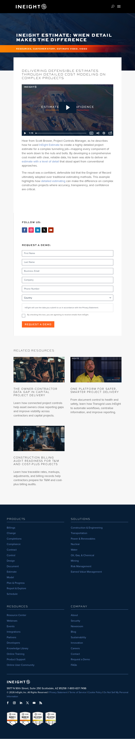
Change (11, 533)
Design (11, 561)
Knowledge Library (17, 648)
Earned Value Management (86, 572)
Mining (75, 561)
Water (74, 550)
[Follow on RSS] (40, 702)
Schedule (12, 594)
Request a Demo (38, 324)
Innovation (77, 643)
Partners (11, 637)
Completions (14, 539)
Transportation (79, 533)
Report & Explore (16, 588)
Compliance (14, 544)
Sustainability (78, 637)
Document (13, 566)
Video (83, 48)
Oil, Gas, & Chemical (82, 555)
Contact (75, 654)
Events (10, 626)
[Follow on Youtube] (51, 230)
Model (10, 577)
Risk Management (81, 566)
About (74, 615)
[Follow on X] (44, 230)
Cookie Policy (95, 692)
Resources (23, 48)
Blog (73, 632)
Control (11, 555)
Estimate (12, 572)
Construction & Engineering (87, 528)
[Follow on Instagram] (31, 230)
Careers (75, 648)
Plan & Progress (16, 583)
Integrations (13, 632)
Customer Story (44, 48)
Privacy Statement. (90, 307)
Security (75, 621)
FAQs (74, 665)
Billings (11, 528)
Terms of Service (77, 692)
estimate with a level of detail (40, 161)
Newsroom (77, 626)
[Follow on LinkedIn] (37, 230)
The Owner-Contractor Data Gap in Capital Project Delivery (35, 392)
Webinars (12, 621)
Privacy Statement (58, 692)
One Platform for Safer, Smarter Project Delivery (94, 390)
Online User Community (20, 665)
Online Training (15, 654)
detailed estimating (53, 181)
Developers (13, 643)
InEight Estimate (49, 145)
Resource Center (16, 615)
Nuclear (75, 544)
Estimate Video (67, 48)
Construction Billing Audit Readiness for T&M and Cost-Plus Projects (36, 460)
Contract (12, 550)
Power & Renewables (83, 539)
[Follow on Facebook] (24, 230)
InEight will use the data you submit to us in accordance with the (62, 307)
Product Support (16, 659)
